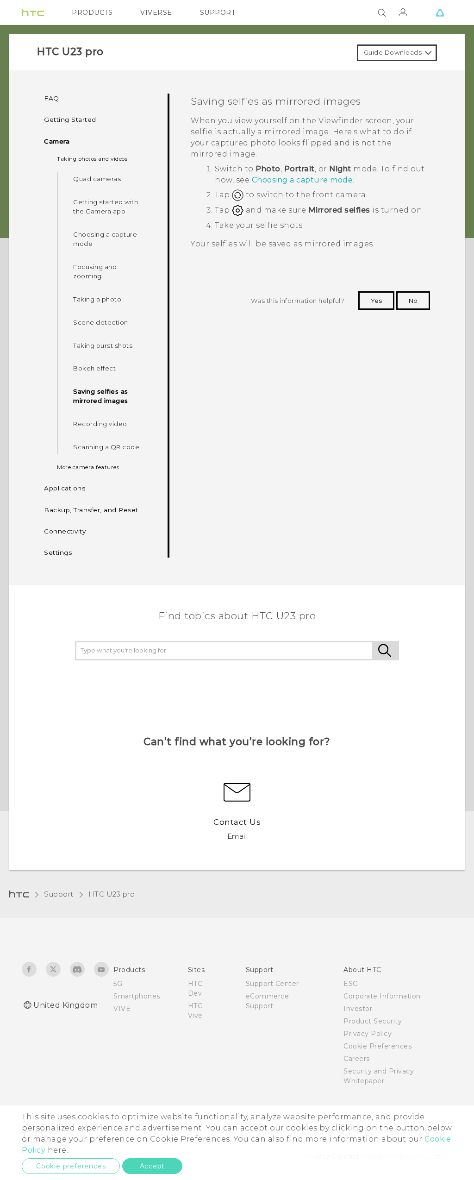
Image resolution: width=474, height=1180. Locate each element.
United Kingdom (65, 1005)
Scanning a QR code (106, 447)
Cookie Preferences (377, 1046)
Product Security (372, 1021)
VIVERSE (156, 12)
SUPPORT (218, 12)
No (413, 300)
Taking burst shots (102, 345)
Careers (356, 1058)
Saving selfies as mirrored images (100, 396)
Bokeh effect (94, 368)
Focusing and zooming (95, 271)
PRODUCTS (92, 12)
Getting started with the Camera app (105, 206)
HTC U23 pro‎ (111, 894)
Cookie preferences (71, 1166)
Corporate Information (382, 996)
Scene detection (100, 322)
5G (117, 983)
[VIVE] (440, 12)
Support (59, 894)
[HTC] (33, 12)
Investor (357, 1008)
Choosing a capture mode (105, 239)
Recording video (100, 423)
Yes (376, 300)
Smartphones (136, 996)
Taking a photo (97, 299)
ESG (350, 983)
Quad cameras (97, 178)
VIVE (122, 1008)
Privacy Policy (367, 1033)
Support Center (272, 983)
